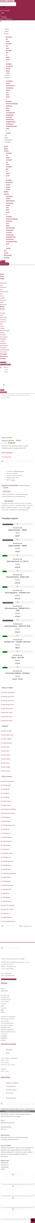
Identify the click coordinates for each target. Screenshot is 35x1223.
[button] (4, 266)
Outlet (8, 68)
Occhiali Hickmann (6, 841)
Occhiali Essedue (6, 821)
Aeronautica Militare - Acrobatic (17, 673)
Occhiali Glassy (5, 833)
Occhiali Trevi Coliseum (8, 905)
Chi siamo (6, 136)
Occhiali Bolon (5, 793)
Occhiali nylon (5, 751)
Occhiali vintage (5, 767)
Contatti (7, 142)
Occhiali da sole (11, 395)
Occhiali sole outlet (6, 716)
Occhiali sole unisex (6, 712)
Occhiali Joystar (5, 845)
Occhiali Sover (5, 893)
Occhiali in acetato (6, 731)
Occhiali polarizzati (20, 496)
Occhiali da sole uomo (7, 704)
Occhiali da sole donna (21, 395)
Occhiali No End (5, 869)
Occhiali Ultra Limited (7, 909)
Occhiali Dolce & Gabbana (8, 809)
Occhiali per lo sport (6, 720)
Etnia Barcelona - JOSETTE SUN (17, 626)
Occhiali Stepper (5, 897)
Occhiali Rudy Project (7, 885)
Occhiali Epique (5, 817)
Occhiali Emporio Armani (8, 813)
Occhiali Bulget (5, 797)
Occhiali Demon (5, 805)
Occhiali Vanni (5, 913)
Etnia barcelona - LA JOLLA (17, 561)
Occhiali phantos (5, 755)
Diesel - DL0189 (17, 657)
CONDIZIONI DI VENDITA (7, 1109)
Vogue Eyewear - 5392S (17, 530)
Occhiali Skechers (6, 889)
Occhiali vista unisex (7, 708)
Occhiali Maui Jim (6, 857)
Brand (7, 75)
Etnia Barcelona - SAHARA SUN (17, 593)
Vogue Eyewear (7, 437)
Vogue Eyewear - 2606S (17, 546)
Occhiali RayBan (6, 881)
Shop (6, 395)
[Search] (4, 8)
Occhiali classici (5, 759)
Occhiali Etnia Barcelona (8, 825)
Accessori (9, 66)
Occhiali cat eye (10, 496)
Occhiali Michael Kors (7, 861)
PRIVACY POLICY (19, 1109)
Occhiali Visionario (6, 917)
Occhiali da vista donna (7, 692)
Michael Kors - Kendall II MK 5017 (17, 642)
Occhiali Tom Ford (6, 901)
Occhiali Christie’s (6, 801)
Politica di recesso (13, 1139)
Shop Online (6, 32)
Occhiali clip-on (5, 747)
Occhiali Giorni (5, 829)
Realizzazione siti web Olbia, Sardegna (15, 1111)
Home (7, 29)
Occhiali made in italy (7, 735)
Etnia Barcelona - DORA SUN (17, 577)
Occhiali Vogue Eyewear (8, 921)
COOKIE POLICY (29, 1109)
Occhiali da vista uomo (7, 696)
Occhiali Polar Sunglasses (8, 873)
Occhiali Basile (5, 789)
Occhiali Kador (5, 849)
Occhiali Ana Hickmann (7, 781)
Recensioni (9, 140)
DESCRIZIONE (8, 501)
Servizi (7, 78)
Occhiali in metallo (6, 739)
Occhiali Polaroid (6, 877)
